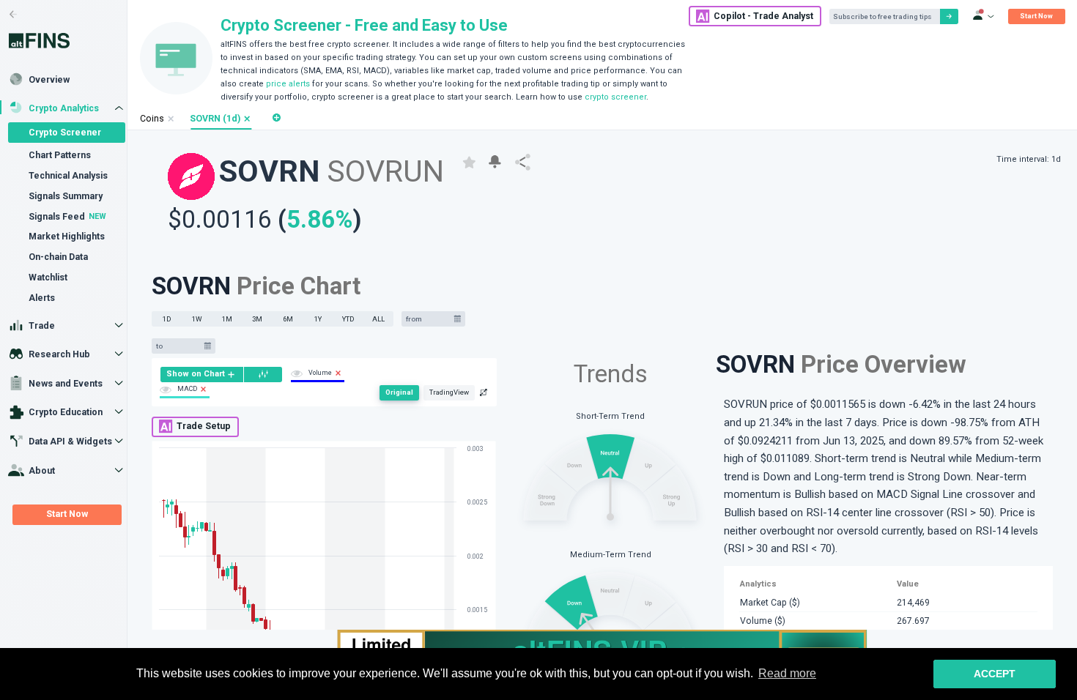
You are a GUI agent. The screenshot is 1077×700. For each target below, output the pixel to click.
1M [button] (227, 319)
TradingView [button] (449, 392)
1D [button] (167, 319)
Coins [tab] (152, 118)
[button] (247, 119)
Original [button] (399, 392)
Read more (787, 673)
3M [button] (257, 319)
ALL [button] (378, 319)
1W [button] (197, 319)
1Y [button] (318, 319)
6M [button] (288, 319)
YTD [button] (348, 319)
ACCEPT (994, 673)
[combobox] (428, 319)
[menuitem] (201, 374)
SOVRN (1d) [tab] (215, 118)
